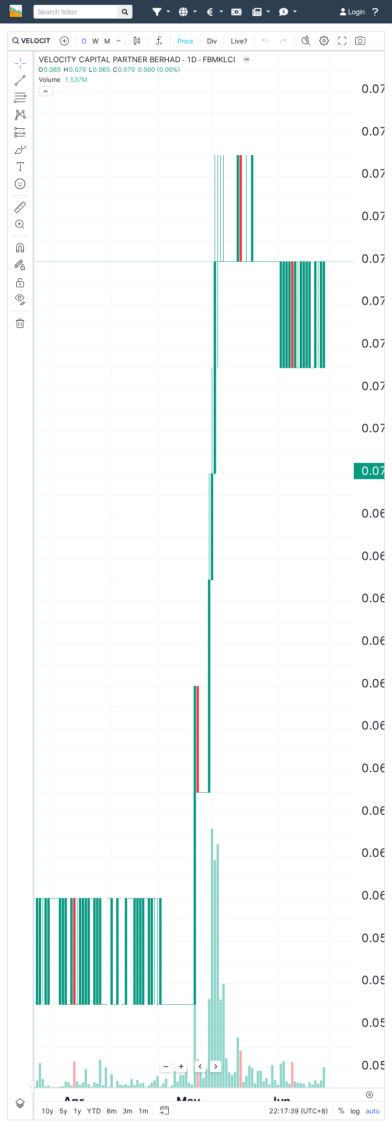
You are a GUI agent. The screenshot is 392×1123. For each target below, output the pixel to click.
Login (355, 11)
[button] (161, 11)
